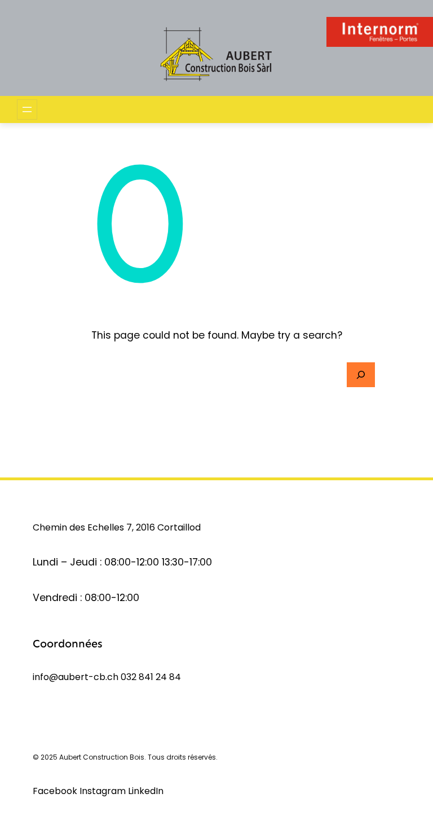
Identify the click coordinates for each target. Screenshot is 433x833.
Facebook (56, 790)
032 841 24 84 (151, 676)
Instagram (103, 790)
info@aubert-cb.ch (75, 676)
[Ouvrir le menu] (27, 109)
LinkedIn (146, 790)
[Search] (361, 374)
